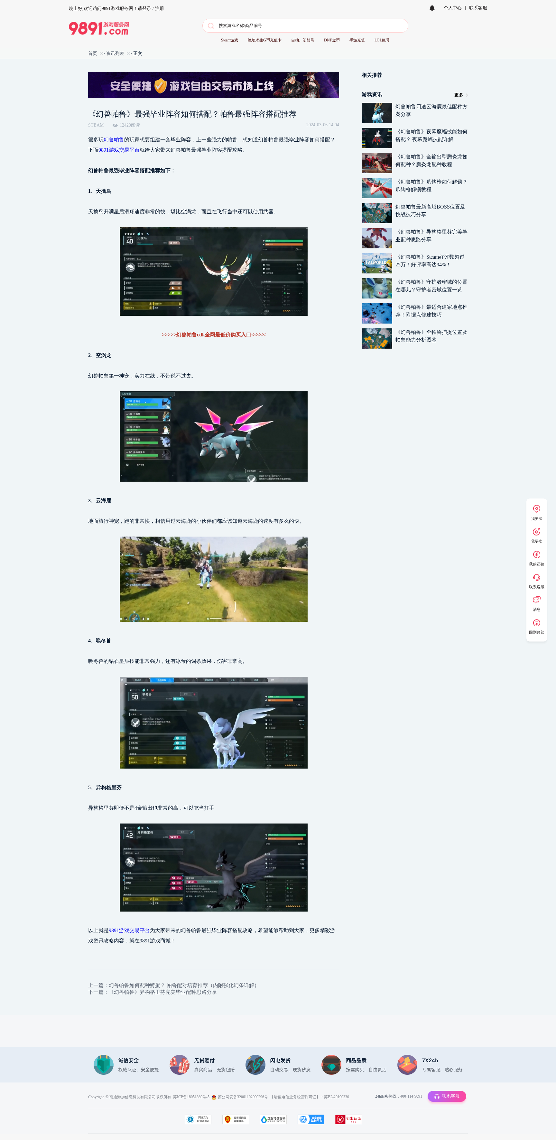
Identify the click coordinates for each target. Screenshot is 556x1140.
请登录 (144, 8)
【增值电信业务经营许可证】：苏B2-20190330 (309, 1097)
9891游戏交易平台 (119, 150)
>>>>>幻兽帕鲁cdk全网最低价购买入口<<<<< (214, 334)
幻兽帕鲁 (114, 139)
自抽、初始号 (302, 40)
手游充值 (357, 40)
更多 (458, 95)
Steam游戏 (229, 40)
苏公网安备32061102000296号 (243, 1097)
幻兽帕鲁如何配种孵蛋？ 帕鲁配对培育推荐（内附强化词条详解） (184, 985)
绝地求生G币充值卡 (265, 40)
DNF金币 (332, 40)
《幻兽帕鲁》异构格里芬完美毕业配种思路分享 (163, 992)
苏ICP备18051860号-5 (191, 1097)
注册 (159, 8)
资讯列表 (115, 53)
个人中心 (453, 7)
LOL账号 (382, 40)
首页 (92, 53)
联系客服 (478, 7)
